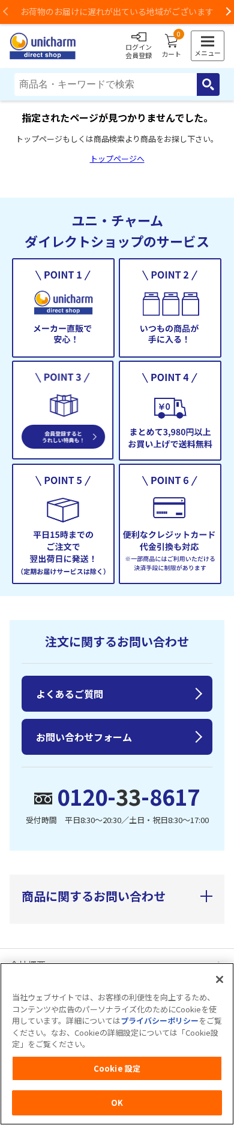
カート (171, 46)
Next (228, 12)
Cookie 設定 (117, 1068)
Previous (6, 12)
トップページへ (117, 158)
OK (117, 1102)
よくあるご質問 (69, 694)
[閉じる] (219, 979)
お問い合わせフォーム (84, 737)
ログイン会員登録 (138, 51)
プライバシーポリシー (160, 1020)
